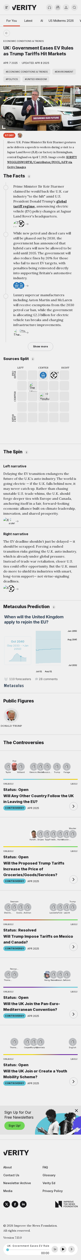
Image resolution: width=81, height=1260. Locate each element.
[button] (54, 375)
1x (55, 1249)
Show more (40, 346)
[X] (6, 1205)
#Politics (12, 79)
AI (41, 20)
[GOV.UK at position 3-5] (43, 375)
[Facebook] (15, 1205)
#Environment (64, 71)
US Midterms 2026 (61, 20)
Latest (28, 20)
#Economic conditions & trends (27, 71)
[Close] (76, 1111)
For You (11, 20)
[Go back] (23, 33)
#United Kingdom (36, 79)
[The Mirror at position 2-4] (32, 385)
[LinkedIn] (23, 1205)
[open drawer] (6, 7)
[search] (74, 7)
